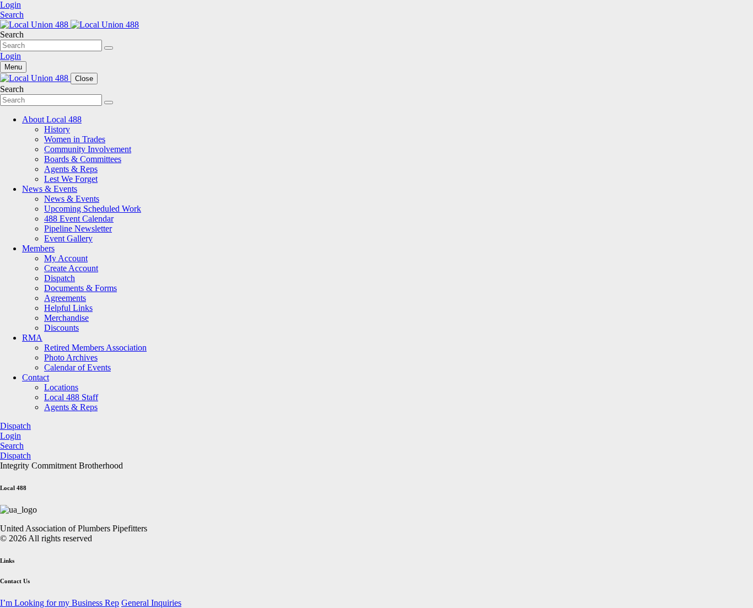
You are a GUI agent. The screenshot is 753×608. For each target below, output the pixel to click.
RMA (32, 337)
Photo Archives (71, 357)
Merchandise (66, 317)
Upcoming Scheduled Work (92, 208)
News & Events (49, 188)
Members (38, 248)
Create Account (71, 268)
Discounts (61, 327)
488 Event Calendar (79, 218)
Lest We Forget (71, 179)
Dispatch (59, 278)
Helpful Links (68, 308)
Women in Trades (74, 139)
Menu (13, 67)
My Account (66, 258)
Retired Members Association (95, 347)
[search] (108, 48)
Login (10, 4)
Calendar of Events (77, 367)
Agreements (65, 298)
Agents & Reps (71, 169)
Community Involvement (87, 149)
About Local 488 (52, 119)
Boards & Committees (82, 159)
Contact (35, 377)
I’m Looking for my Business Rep (59, 602)
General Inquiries (151, 602)
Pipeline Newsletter (78, 228)
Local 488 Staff (71, 397)
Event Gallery (68, 238)
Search (12, 14)
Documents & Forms (80, 288)
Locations (61, 387)
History (57, 129)
